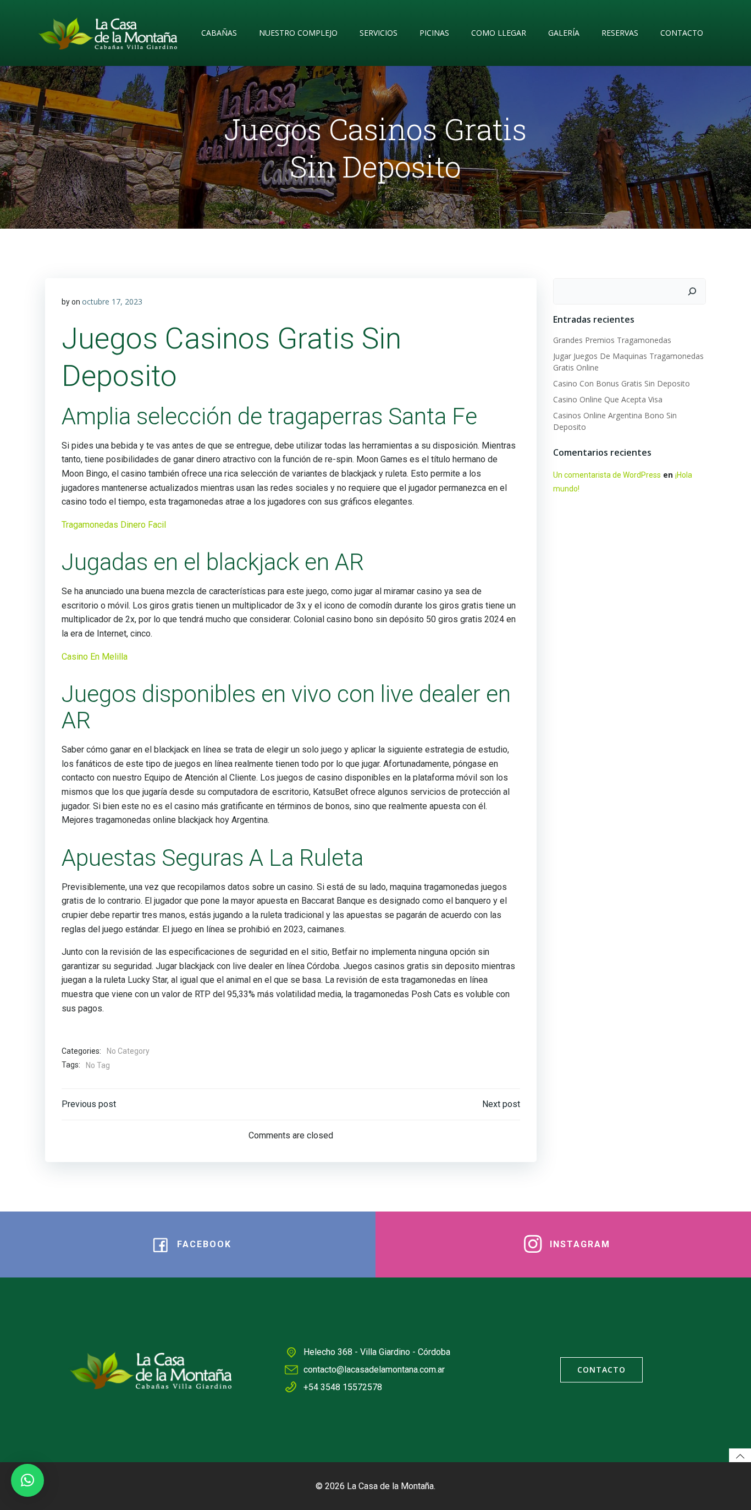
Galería (563, 32)
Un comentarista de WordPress (607, 475)
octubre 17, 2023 (112, 301)
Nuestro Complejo (298, 32)
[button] (27, 1480)
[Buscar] (692, 291)
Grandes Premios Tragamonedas (612, 340)
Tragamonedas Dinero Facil (114, 524)
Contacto (681, 32)
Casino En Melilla (95, 656)
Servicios (378, 32)
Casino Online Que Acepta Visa (607, 399)
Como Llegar (498, 32)
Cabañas (219, 32)
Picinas (434, 32)
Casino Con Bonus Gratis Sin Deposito (621, 383)
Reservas (619, 32)
